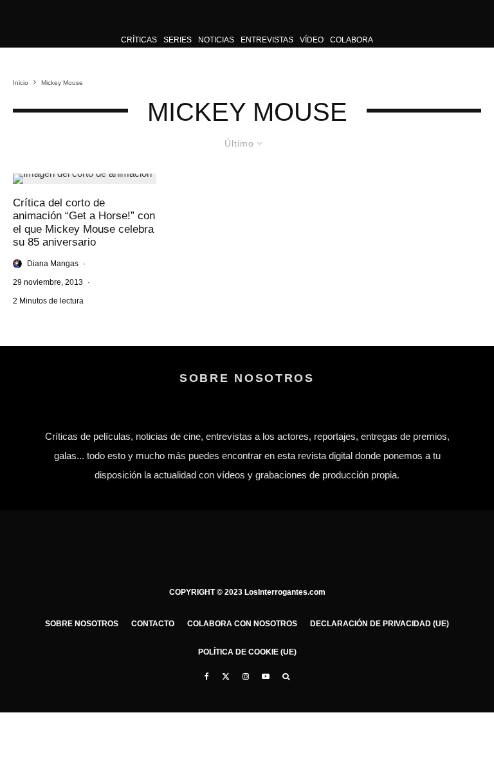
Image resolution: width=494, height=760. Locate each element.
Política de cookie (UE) (247, 651)
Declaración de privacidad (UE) (379, 623)
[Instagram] (245, 676)
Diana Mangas (52, 263)
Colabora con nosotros (242, 623)
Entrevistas (267, 39)
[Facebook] (206, 676)
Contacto (152, 623)
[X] (225, 676)
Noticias (216, 39)
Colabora (351, 39)
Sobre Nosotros (81, 623)
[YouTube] (265, 676)
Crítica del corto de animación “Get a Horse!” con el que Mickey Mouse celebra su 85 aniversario (84, 222)
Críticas (139, 39)
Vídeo (312, 39)
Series (177, 39)
